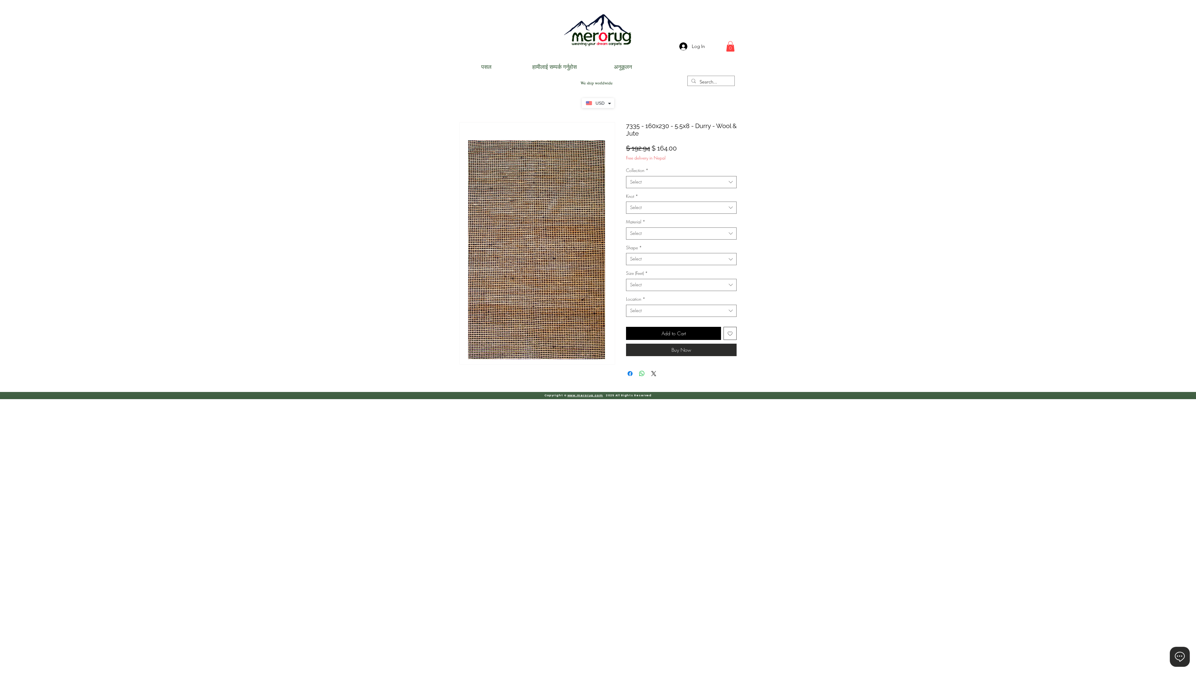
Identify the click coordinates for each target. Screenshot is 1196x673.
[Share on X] (653, 373)
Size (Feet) (637, 273)
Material (635, 222)
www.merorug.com (585, 395)
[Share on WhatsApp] (642, 373)
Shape (634, 248)
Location (635, 299)
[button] (730, 46)
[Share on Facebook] (630, 373)
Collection (637, 170)
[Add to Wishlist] (730, 333)
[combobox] (681, 182)
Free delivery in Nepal (646, 158)
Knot (632, 196)
